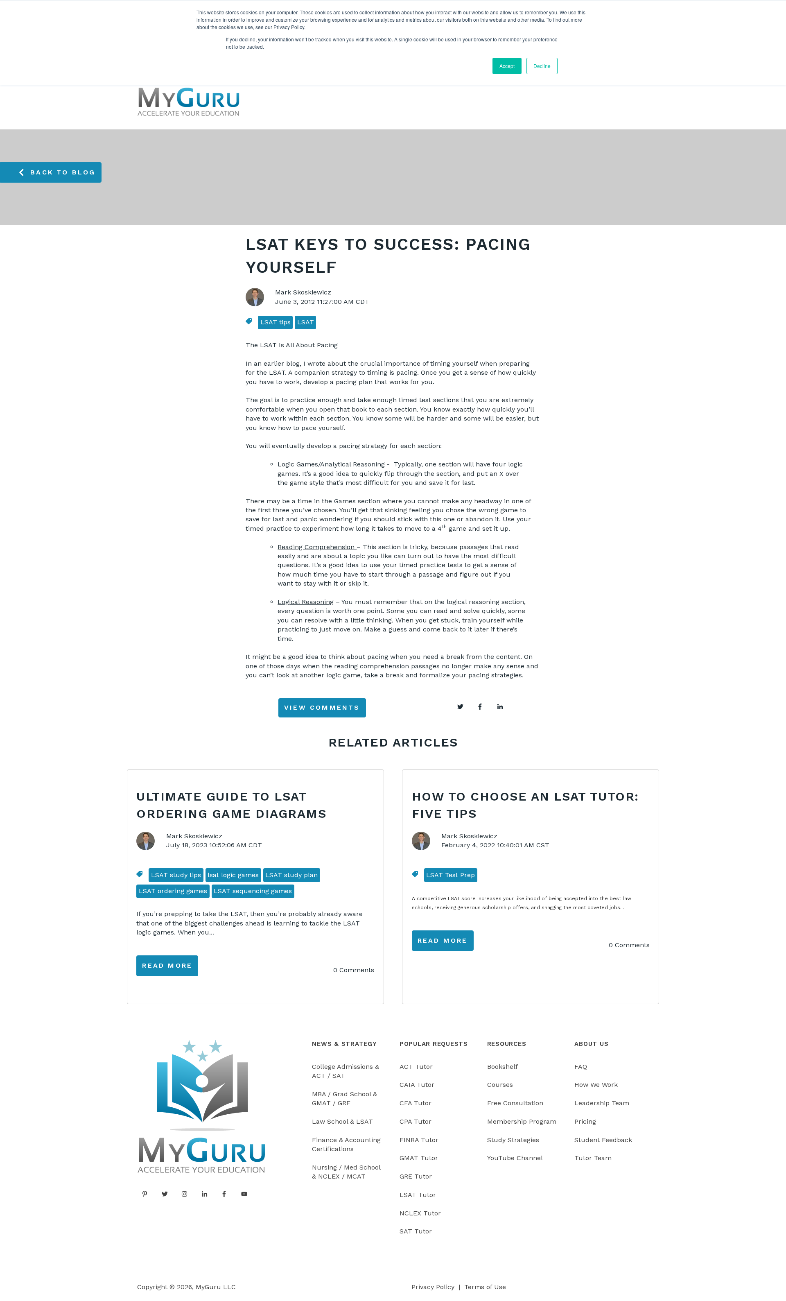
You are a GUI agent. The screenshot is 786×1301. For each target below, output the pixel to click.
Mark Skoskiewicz (303, 292)
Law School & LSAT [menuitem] (342, 1121)
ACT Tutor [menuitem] (416, 1066)
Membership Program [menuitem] (521, 1121)
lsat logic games (233, 875)
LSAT (305, 322)
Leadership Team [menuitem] (601, 1103)
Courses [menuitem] (500, 1084)
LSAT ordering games (173, 891)
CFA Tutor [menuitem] (415, 1103)
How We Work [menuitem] (596, 1084)
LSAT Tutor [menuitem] (418, 1195)
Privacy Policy (432, 1287)
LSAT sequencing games (253, 891)
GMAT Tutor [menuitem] (419, 1158)
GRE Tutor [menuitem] (416, 1176)
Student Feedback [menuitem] (603, 1140)
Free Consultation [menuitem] (515, 1103)
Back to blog (62, 172)
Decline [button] (542, 65)
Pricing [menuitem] (585, 1121)
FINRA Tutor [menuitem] (419, 1140)
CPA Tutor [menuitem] (415, 1121)
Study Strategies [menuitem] (513, 1140)
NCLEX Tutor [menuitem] (420, 1213)
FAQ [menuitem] (580, 1066)
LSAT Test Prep (450, 875)
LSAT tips (275, 322)
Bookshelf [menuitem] (502, 1066)
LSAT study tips (176, 875)
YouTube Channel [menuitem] (515, 1158)
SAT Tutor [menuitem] (416, 1231)
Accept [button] (507, 65)
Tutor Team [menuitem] (593, 1158)
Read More (167, 965)
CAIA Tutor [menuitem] (417, 1084)
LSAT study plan (291, 875)
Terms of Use (485, 1287)
